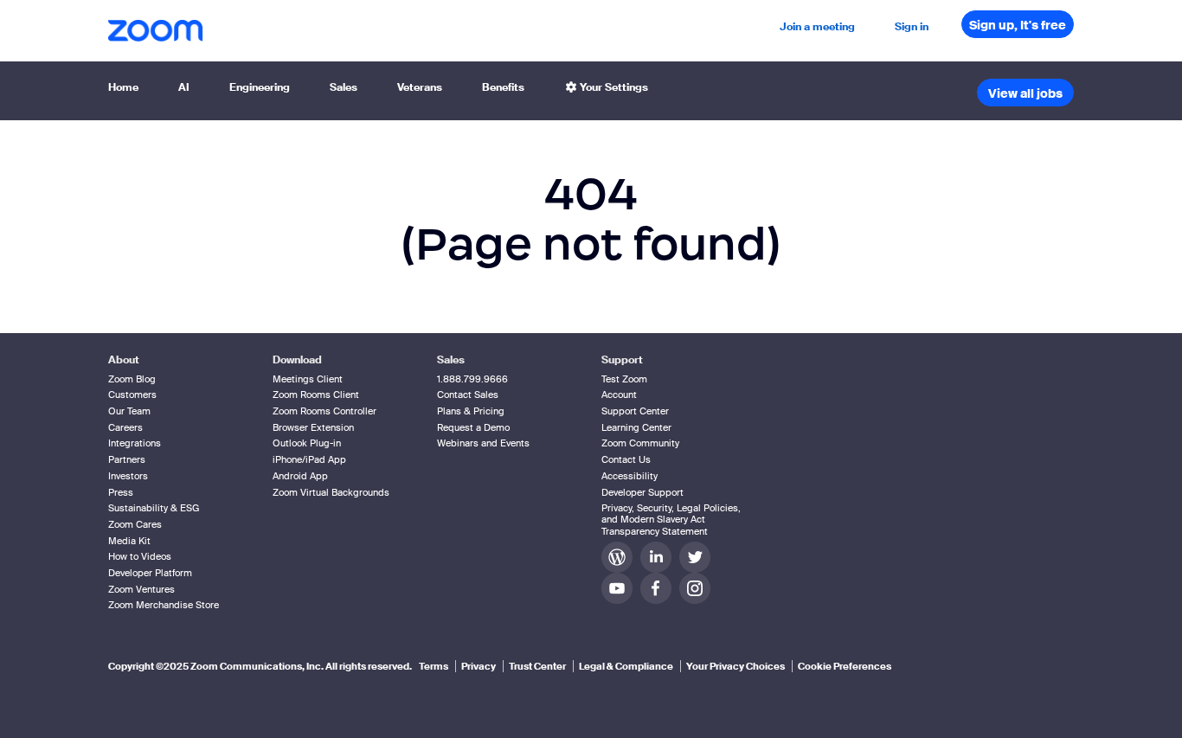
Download (297, 360)
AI (184, 87)
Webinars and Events (483, 443)
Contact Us (626, 459)
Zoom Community (640, 443)
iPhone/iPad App (309, 459)
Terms (433, 666)
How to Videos (139, 556)
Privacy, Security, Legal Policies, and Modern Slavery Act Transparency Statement (671, 519)
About (123, 360)
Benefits (503, 87)
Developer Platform (150, 573)
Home (123, 87)
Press (120, 492)
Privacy (478, 666)
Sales (343, 87)
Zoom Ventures (141, 589)
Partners (126, 459)
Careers (125, 427)
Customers (132, 394)
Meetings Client (308, 379)
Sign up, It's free (1017, 25)
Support (622, 360)
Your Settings (612, 87)
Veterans (419, 87)
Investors (128, 476)
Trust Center (537, 666)
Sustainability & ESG (153, 508)
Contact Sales (467, 394)
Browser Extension (313, 427)
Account (619, 394)
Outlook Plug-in (307, 443)
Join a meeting (817, 27)
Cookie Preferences (844, 666)
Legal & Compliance (626, 666)
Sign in (911, 27)
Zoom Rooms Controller (324, 411)
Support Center (635, 411)
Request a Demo (473, 427)
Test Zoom (624, 379)
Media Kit (129, 541)
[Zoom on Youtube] (620, 588)
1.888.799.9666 (472, 379)
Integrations (134, 443)
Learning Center (636, 427)
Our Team (129, 411)
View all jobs (1025, 93)
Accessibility (629, 476)
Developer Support (642, 492)
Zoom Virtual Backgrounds (331, 492)
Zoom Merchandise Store (163, 605)
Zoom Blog (132, 379)
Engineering (259, 87)
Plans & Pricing (470, 411)
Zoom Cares (135, 524)
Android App (300, 476)
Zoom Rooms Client (316, 394)
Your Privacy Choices (735, 666)
